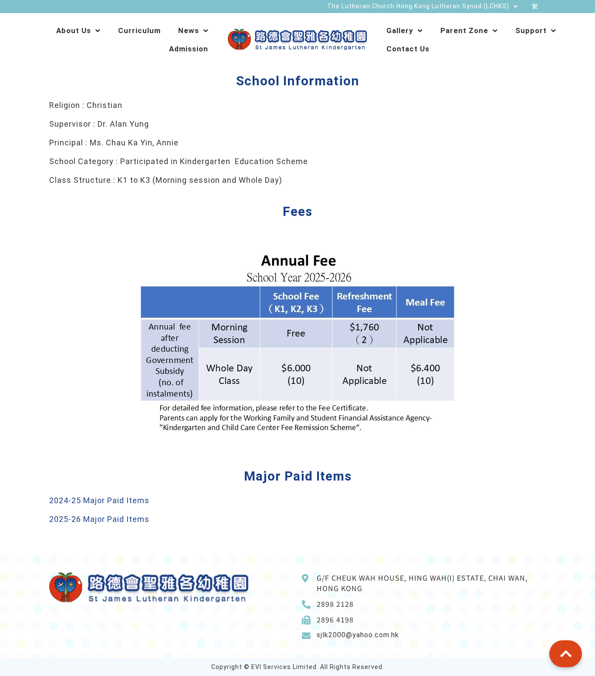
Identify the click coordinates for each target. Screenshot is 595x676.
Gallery (399, 30)
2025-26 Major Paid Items (99, 519)
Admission (188, 48)
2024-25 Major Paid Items (99, 500)
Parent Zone (464, 30)
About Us (73, 30)
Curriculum (139, 30)
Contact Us (407, 48)
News (188, 30)
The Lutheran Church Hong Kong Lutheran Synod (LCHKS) (418, 6)
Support (531, 30)
